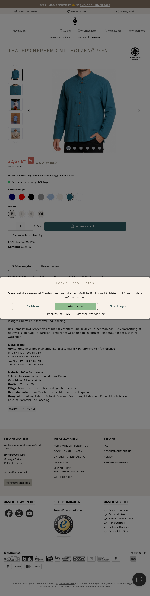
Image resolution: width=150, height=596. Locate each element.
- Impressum (54, 314)
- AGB (68, 314)
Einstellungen (118, 306)
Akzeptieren (75, 306)
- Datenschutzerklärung (89, 314)
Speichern (33, 306)
